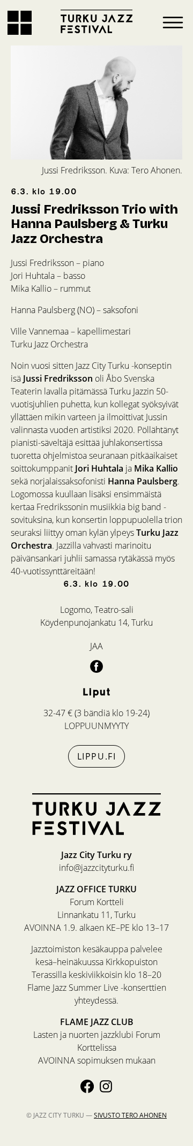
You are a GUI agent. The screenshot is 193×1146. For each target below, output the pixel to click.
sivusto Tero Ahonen (130, 1115)
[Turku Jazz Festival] (96, 21)
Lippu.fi (96, 756)
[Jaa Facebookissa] (96, 666)
